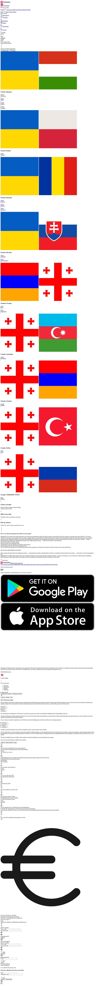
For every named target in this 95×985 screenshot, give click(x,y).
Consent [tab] (3, 697)
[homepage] (5, 2)
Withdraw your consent (6, 693)
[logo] (6, 563)
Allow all (3, 742)
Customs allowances (31, 564)
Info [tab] (11, 697)
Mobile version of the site (16, 563)
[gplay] (47, 602)
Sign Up (3, 953)
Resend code (9, 979)
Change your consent (17, 693)
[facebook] (2, 570)
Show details (5, 692)
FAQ (2, 564)
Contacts (5, 564)
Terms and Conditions (13, 564)
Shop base (23, 564)
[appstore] (47, 630)
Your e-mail (3, 929)
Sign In (2, 937)
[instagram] (1, 570)
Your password (4, 930)
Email (2, 958)
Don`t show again (5, 919)
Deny (15, 742)
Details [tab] (7, 697)
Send (2, 962)
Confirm (3, 979)
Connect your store (40, 564)
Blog (19, 564)
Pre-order (3, 802)
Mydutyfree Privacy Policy (51, 564)
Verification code (5, 974)
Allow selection (9, 742)
